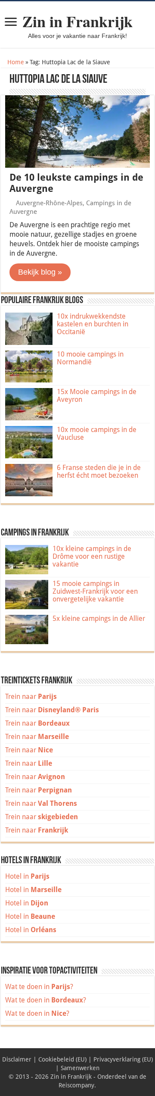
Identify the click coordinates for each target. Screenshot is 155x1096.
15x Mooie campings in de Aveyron (96, 396)
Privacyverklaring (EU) (123, 1059)
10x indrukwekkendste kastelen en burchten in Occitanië (92, 324)
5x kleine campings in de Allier (99, 618)
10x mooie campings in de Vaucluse (96, 434)
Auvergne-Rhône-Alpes (49, 203)
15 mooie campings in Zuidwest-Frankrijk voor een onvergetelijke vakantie (95, 591)
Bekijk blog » (40, 272)
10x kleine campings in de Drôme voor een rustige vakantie (92, 556)
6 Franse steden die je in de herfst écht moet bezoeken (99, 471)
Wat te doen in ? (39, 987)
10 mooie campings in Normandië (90, 358)
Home (15, 62)
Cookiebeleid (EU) (62, 1059)
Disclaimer (16, 1059)
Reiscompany (76, 1085)
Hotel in (27, 876)
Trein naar (31, 696)
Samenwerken (80, 1068)
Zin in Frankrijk (77, 21)
